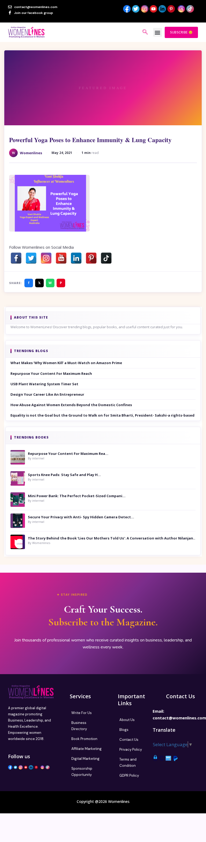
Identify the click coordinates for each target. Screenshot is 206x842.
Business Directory (79, 725)
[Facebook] (16, 258)
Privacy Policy (130, 749)
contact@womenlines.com (179, 717)
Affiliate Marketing (86, 748)
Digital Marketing (85, 758)
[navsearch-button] (145, 32)
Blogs (123, 729)
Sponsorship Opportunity (81, 771)
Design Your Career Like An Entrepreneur (47, 394)
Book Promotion (84, 739)
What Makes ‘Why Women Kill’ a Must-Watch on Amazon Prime (66, 362)
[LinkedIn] (76, 258)
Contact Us (128, 739)
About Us (127, 720)
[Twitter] (31, 258)
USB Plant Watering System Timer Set (44, 384)
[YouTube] (61, 258)
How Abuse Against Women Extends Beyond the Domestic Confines (71, 404)
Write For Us (81, 713)
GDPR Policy (129, 775)
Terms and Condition (128, 762)
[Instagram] (46, 258)
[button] (157, 32)
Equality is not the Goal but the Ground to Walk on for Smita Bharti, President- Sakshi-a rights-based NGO (103, 415)
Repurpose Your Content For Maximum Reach (51, 373)
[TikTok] (106, 258)
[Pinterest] (91, 258)
